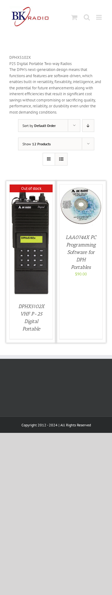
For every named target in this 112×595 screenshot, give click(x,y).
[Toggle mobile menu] (99, 17)
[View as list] (61, 159)
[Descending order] (88, 125)
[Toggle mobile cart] (74, 17)
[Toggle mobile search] (87, 17)
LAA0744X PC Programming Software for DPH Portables (81, 252)
